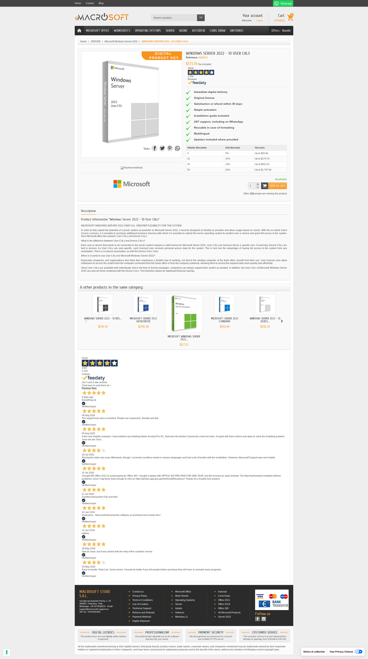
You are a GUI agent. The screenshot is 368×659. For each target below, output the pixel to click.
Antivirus (179, 612)
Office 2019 (224, 604)
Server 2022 (224, 616)
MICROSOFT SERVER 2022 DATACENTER (143, 320)
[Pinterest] (169, 149)
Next (94, 388)
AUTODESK (198, 30)
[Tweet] (162, 149)
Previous (86, 388)
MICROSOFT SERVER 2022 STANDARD (224, 320)
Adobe (178, 608)
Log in (259, 20)
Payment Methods (141, 616)
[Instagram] (263, 619)
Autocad (222, 591)
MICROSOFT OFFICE (97, 30)
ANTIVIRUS (236, 30)
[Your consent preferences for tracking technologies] (6, 652)
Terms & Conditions (142, 600)
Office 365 (223, 608)
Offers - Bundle (281, 30)
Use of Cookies (140, 604)
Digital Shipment (141, 620)
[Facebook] (257, 619)
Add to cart (277, 186)
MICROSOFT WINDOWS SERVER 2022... (184, 338)
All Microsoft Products (229, 612)
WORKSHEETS (122, 30)
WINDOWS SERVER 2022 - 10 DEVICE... (265, 320)
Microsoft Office (183, 591)
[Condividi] (177, 149)
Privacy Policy (139, 595)
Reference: (192, 57)
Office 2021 (224, 600)
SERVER (170, 30)
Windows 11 (181, 616)
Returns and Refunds (143, 612)
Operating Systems (185, 600)
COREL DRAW (217, 30)
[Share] (154, 149)
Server (178, 604)
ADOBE (183, 30)
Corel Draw (224, 595)
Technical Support (141, 608)
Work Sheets (181, 595)
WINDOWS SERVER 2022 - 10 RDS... (103, 318)
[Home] (79, 30)
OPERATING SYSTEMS (148, 30)
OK (201, 17)
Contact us (138, 591)
